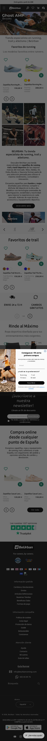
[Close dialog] (45, 351)
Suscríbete (31, 383)
